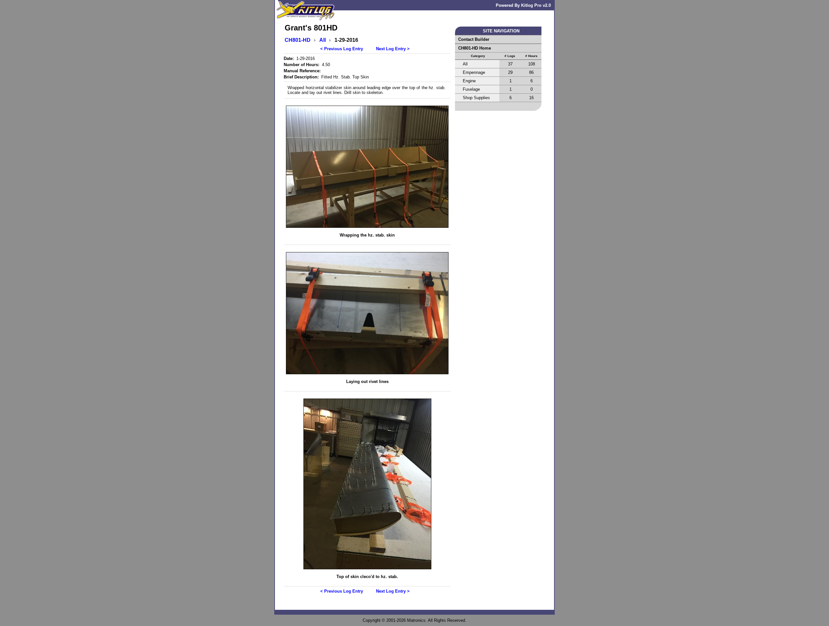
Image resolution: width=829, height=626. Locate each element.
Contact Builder (473, 39)
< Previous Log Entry (341, 48)
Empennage (474, 72)
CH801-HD (298, 40)
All (322, 40)
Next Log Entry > (393, 48)
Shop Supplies (476, 97)
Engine (469, 80)
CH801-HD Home (474, 48)
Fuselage (471, 89)
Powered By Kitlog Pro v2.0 (523, 5)
